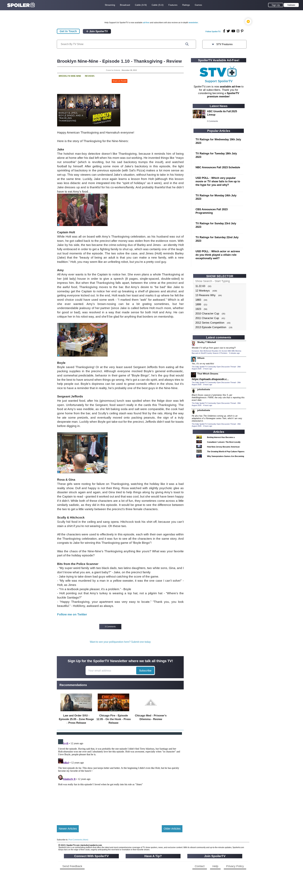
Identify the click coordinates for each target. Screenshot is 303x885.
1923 (198, 308)
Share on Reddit (120, 81)
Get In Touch (68, 31)
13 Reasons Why (205, 295)
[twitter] (228, 31)
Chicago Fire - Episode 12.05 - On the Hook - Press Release (113, 719)
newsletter (193, 22)
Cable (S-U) (157, 5)
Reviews (90, 76)
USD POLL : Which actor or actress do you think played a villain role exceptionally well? (218, 255)
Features (172, 5)
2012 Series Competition (209, 322)
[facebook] (224, 31)
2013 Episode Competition (210, 327)
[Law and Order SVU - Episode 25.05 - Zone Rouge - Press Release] (76, 711)
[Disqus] (119, 777)
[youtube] (233, 31)
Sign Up (276, 5)
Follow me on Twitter (72, 614)
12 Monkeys (202, 290)
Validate (291, 5)
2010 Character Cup (207, 313)
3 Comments (110, 627)
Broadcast (125, 5)
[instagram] (238, 31)
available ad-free (230, 86)
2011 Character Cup (207, 318)
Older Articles (172, 828)
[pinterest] (242, 31)
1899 (198, 304)
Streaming (110, 5)
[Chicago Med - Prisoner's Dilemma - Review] (150, 711)
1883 (198, 299)
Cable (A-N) (141, 5)
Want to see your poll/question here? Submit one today (120, 642)
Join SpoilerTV (98, 31)
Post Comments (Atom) (78, 840)
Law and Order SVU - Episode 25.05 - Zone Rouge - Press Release (76, 719)
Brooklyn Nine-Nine (70, 76)
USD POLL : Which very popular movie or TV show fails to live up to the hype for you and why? (218, 181)
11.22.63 (200, 286)
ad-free (146, 22)
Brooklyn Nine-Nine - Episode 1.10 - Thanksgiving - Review (119, 61)
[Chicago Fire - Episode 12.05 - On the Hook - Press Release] (113, 711)
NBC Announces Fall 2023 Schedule (218, 167)
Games (198, 5)
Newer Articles (68, 828)
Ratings (186, 5)
